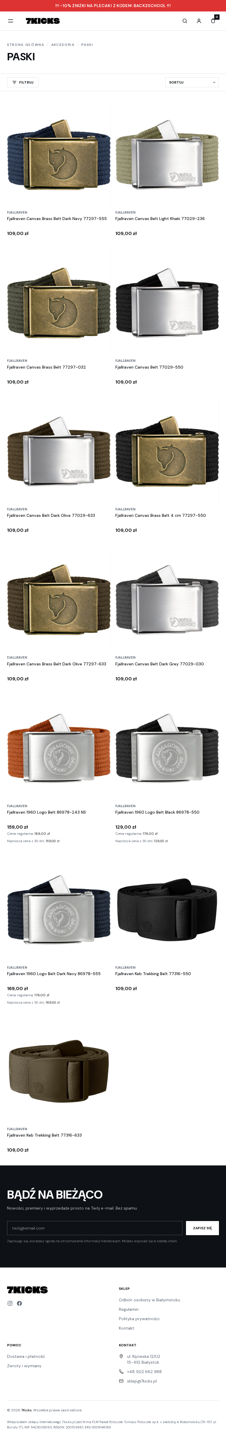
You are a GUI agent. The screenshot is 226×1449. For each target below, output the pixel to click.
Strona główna (25, 44)
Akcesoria (63, 44)
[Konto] (199, 21)
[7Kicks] (43, 21)
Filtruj (26, 82)
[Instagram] (10, 1303)
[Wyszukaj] (185, 21)
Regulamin (129, 1309)
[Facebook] (19, 1303)
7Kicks (26, 1410)
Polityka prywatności (139, 1318)
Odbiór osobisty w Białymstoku (149, 1300)
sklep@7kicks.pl (142, 1381)
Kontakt (126, 1328)
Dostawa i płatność (26, 1356)
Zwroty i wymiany (24, 1365)
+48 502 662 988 (144, 1371)
